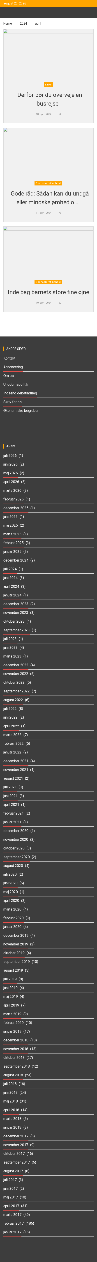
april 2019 (11, 1005)
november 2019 (15, 944)
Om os (8, 376)
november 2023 (15, 613)
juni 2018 (10, 1092)
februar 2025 (13, 543)
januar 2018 (12, 1127)
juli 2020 (10, 874)
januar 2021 (12, 822)
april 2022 (11, 726)
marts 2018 (12, 1119)
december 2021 (15, 761)
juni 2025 (10, 517)
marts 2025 (12, 534)
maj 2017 (10, 1197)
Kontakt (9, 358)
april (38, 23)
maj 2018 (10, 1101)
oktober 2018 (14, 1058)
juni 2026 (10, 464)
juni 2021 (10, 796)
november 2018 (15, 1049)
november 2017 (15, 1145)
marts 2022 (12, 735)
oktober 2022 (14, 682)
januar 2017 (12, 1232)
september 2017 (16, 1162)
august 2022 (13, 700)
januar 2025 (12, 551)
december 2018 (15, 1040)
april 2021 (11, 804)
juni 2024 (10, 578)
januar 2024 (12, 595)
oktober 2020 (14, 848)
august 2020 (13, 866)
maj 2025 (10, 525)
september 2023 (16, 630)
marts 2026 (12, 490)
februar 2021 (13, 813)
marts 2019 (12, 1014)
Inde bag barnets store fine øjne (48, 292)
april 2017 (11, 1206)
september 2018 (16, 1066)
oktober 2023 (14, 621)
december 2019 (15, 935)
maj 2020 (10, 892)
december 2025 (15, 508)
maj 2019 (10, 996)
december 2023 (15, 604)
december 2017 (15, 1136)
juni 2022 (10, 717)
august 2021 (13, 778)
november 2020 (15, 839)
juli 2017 (10, 1180)
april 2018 (11, 1110)
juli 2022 (10, 709)
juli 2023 (10, 639)
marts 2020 (12, 909)
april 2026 (11, 482)
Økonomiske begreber (21, 411)
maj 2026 (10, 473)
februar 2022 (13, 743)
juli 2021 (10, 787)
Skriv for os (12, 402)
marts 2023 (12, 656)
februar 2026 (13, 499)
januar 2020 (12, 927)
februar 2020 (13, 918)
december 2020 (15, 831)
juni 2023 (10, 647)
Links (48, 84)
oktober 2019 (14, 953)
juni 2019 (10, 988)
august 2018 (13, 1075)
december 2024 (15, 560)
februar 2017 (13, 1223)
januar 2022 (12, 752)
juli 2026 (10, 455)
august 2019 (13, 970)
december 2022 (15, 665)
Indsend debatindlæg (20, 393)
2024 (23, 23)
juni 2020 (10, 883)
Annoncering (13, 367)
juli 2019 (10, 979)
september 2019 (16, 962)
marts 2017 (12, 1215)
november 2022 (15, 674)
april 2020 (11, 900)
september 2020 (16, 857)
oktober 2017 (14, 1153)
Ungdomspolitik (15, 384)
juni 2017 (10, 1188)
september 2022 (16, 691)
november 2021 (15, 770)
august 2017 (13, 1171)
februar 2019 (13, 1023)
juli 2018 (10, 1084)
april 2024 (11, 586)
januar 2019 (12, 1031)
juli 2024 (10, 569)
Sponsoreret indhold (48, 183)
